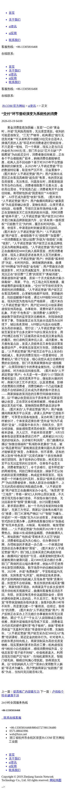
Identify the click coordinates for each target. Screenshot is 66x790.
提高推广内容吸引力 (26, 691)
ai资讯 (32, 105)
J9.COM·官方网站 (13, 105)
